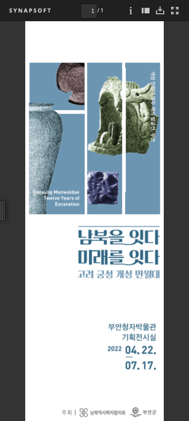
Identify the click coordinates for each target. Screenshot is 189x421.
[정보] (130, 10)
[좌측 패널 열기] (145, 10)
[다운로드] (160, 10)
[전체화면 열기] (174, 10)
